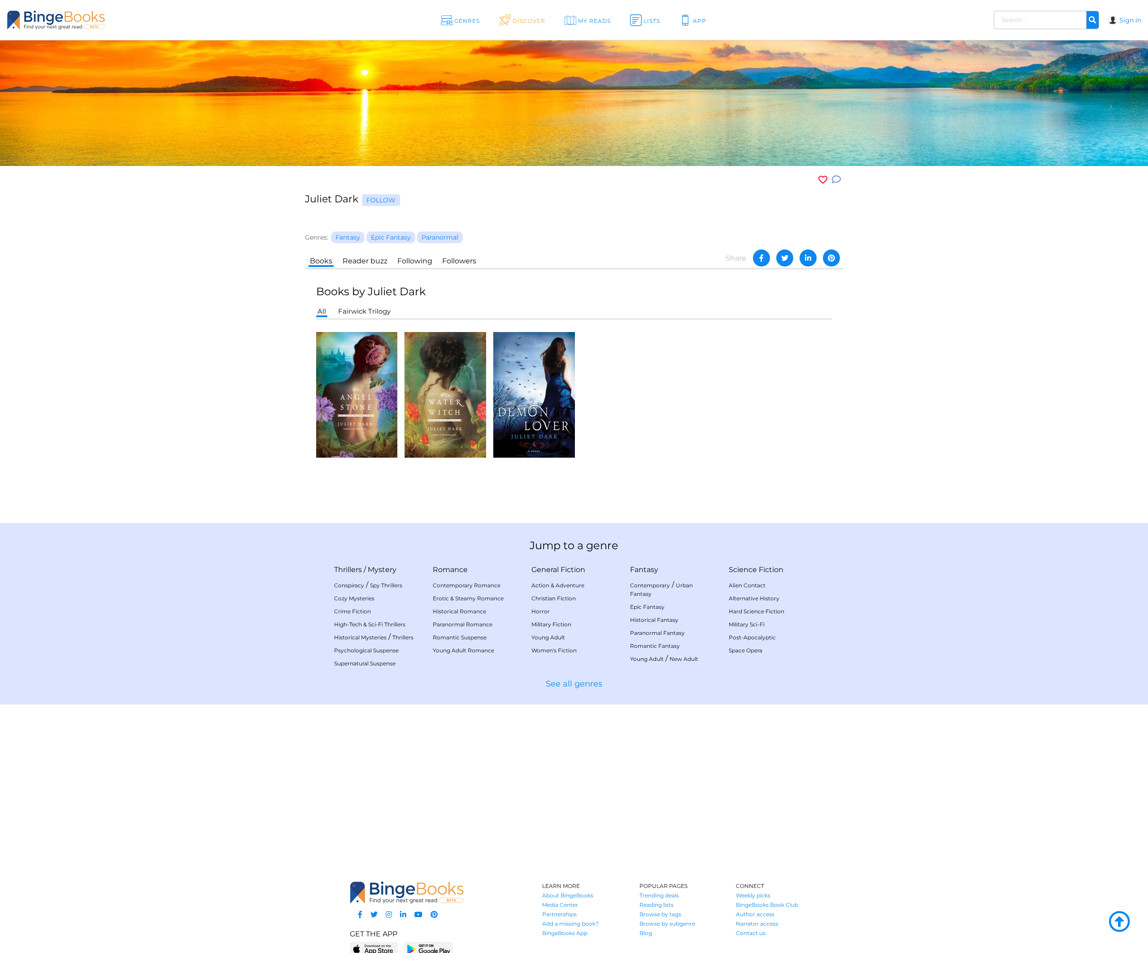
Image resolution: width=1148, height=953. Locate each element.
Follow (381, 200)
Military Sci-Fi (747, 624)
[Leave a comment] (836, 179)
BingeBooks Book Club (767, 904)
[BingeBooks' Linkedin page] (403, 914)
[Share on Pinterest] (831, 258)
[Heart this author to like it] (822, 179)
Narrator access (757, 923)
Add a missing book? (570, 923)
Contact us (750, 933)
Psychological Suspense (366, 650)
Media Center (560, 904)
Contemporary (650, 585)
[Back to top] (1119, 922)
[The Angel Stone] (356, 394)
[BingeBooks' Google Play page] (428, 948)
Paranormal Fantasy (657, 633)
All (321, 311)
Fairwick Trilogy (364, 311)
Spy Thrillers (386, 585)
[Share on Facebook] (761, 258)
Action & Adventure (557, 585)
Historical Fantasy (654, 619)
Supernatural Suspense (365, 663)
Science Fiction (756, 569)
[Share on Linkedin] (808, 258)
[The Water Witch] (445, 394)
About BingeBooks (567, 895)
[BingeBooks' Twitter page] (374, 914)
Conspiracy (349, 585)
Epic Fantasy (647, 606)
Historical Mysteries (360, 637)
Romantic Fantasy (655, 646)
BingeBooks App (564, 933)
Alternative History (754, 598)
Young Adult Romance (463, 650)
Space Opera (745, 650)
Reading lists (656, 904)
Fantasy (644, 569)
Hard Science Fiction (756, 611)
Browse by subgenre (667, 923)
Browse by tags (660, 914)
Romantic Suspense (460, 637)
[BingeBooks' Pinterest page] (434, 914)
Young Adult (548, 637)
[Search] (1092, 20)
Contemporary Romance (466, 585)
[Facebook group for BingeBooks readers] (360, 914)
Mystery (382, 569)
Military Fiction (551, 624)
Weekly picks (753, 895)
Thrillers (348, 569)
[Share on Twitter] (784, 258)
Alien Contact (747, 585)
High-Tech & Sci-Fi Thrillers (369, 624)
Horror (540, 611)
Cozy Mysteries (354, 598)
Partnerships (559, 914)
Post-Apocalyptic (752, 637)
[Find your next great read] (113, 20)
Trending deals (659, 895)
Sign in (1130, 20)
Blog (645, 933)
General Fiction (558, 569)
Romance (450, 569)
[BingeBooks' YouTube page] (418, 914)
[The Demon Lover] (534, 394)
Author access (755, 914)
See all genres (574, 684)
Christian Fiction (553, 598)
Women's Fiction (554, 650)
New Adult (684, 659)
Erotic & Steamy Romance (468, 598)
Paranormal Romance (462, 624)
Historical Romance (459, 611)
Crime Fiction (352, 611)
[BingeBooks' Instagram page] (389, 914)
